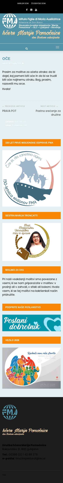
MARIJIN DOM (23, 3)
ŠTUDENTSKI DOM (38, 3)
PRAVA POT (9, 111)
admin (5, 63)
